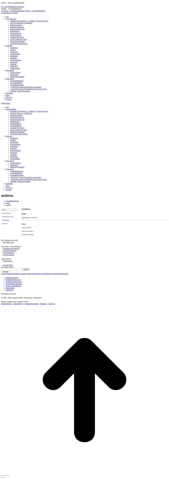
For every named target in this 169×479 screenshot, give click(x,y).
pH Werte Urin (8, 242)
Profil (3, 210)
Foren (8, 203)
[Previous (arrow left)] (2, 477)
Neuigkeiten (7, 261)
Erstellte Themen (6, 213)
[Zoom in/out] (9, 475)
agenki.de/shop (6, 304)
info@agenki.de (18, 7)
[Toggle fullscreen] (6, 475)
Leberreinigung (8, 255)
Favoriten (4, 223)
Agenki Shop (8, 265)
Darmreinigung (8, 253)
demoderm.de (18, 304)
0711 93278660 (6, 7)
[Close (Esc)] (2, 475)
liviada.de (43, 304)
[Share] (4, 475)
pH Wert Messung (9, 251)
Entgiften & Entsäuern (11, 249)
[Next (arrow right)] (4, 477)
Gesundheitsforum (12, 201)
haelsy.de (52, 304)
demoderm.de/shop (32, 304)
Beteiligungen (5, 220)
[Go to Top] (84, 473)
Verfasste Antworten (7, 217)
